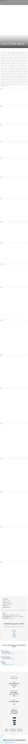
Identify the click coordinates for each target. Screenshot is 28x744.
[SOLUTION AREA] (5, 656)
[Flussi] (14, 140)
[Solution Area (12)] (14, 241)
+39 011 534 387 (14, 712)
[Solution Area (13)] (14, 262)
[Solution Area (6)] (14, 197)
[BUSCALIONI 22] (5, 651)
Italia (9, 653)
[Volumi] (14, 121)
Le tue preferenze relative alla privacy (15, 740)
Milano (6, 664)
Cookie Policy (19, 729)
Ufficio (12, 653)
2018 (3, 664)
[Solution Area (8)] (14, 420)
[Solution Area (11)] (14, 455)
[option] (14, 737)
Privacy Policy (12, 729)
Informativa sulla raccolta (8, 742)
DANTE (4, 663)
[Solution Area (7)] (14, 387)
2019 (3, 659)
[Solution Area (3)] (14, 351)
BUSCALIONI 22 (6, 652)
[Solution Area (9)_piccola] (14, 490)
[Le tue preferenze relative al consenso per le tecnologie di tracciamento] (2, 741)
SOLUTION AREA (6, 657)
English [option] (1, 737)
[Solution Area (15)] (14, 558)
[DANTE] (3, 661)
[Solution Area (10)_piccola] (14, 523)
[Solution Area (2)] (14, 218)
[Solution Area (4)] (14, 318)
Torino (6, 653)
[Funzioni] (14, 173)
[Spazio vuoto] (14, 104)
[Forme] (14, 156)
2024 (3, 653)
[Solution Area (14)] (14, 283)
